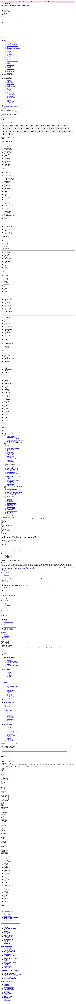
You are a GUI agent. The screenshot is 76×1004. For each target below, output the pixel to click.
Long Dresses (8, 181)
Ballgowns (9, 500)
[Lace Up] (4, 798)
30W (34, 131)
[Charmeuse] (3, 815)
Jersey (6, 279)
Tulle (6, 291)
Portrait (6, 328)
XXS (48, 131)
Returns (5, 620)
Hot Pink (7, 404)
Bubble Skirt (8, 203)
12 (49, 126)
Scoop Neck (8, 330)
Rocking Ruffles (11, 508)
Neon (6, 243)
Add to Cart (3, 562)
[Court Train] (4, 825)
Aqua (6, 388)
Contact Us (6, 619)
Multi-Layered (8, 211)
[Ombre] (2, 805)
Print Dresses (8, 185)
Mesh (6, 282)
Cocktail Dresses (9, 151)
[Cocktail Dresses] (6, 779)
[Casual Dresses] (6, 778)
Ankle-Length (8, 298)
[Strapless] (4, 851)
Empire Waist (8, 344)
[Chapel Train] (4, 824)
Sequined (7, 287)
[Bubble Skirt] (5, 789)
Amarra (9, 446)
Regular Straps (8, 369)
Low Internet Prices (8, 622)
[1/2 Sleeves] (5, 841)
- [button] (4, 434)
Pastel (6, 246)
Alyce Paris (9, 445)
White (6, 424)
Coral (6, 413)
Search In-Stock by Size (8, 122)
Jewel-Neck (8, 322)
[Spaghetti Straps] (4, 850)
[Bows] (4, 811)
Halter (6, 319)
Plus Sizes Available (9, 215)
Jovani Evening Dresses (12, 473)
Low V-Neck (8, 323)
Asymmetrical (8, 299)
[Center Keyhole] (5, 791)
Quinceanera (8, 163)
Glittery (7, 240)
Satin (6, 285)
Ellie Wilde (9, 450)
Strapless (7, 333)
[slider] (68, 752)
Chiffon (7, 276)
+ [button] (4, 488)
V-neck (6, 336)
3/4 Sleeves (7, 355)
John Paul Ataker (11, 472)
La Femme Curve (11, 456)
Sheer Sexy (7, 188)
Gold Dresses (10, 509)
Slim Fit (7, 347)
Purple (6, 396)
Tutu (6, 195)
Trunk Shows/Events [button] (9, 702)
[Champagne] (5, 556)
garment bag (10, 515)
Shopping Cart (7, 11)
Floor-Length (8, 303)
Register (5, 13)
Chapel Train (8, 301)
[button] (5, 40)
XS (55, 131)
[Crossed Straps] (4, 796)
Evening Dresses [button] (8, 724)
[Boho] (5, 783)
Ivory (6, 414)
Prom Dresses (8, 161)
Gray (6, 421)
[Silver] (10, 556)
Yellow (6, 380)
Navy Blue (7, 395)
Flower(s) (7, 261)
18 (66, 126)
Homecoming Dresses (12, 504)
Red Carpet (7, 164)
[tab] (39, 437)
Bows (6, 255)
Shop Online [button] (7, 669)
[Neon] (2, 804)
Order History (7, 636)
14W (46, 128)
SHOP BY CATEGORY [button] (7, 981)
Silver (6, 423)
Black (6, 420)
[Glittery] (2, 802)
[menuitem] (39, 10)
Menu (2, 37)
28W (27, 131)
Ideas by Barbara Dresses (13, 469)
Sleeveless (7, 361)
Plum (6, 408)
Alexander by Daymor (12, 467)
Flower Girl (8, 155)
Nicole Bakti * (10, 481)
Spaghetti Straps (9, 370)
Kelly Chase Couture (12, 482)
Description (6, 575)
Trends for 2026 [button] (8, 710)
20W (67, 128)
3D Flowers (9, 499)
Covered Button (9, 225)
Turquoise (7, 389)
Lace (6, 264)
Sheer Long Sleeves (9, 358)
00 (12, 126)
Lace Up (7, 228)
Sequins (7, 268)
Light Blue (7, 390)
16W (53, 128)
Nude (6, 415)
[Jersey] (3, 819)
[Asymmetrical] (4, 823)
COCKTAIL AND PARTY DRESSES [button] (10, 970)
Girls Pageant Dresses (10, 157)
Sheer (6, 230)
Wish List (6, 637)
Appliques (7, 252)
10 (43, 126)
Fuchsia (7, 405)
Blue (6, 393)
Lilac (6, 398)
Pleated (6, 214)
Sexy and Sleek (8, 187)
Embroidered (8, 258)
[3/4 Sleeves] (5, 842)
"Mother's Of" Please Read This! (15, 440)
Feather (7, 260)
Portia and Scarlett (11, 458)
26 (23, 128)
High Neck (7, 320)
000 (6, 126)
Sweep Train (8, 308)
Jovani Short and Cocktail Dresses (15, 491)
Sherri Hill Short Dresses (13, 495)
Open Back (7, 212)
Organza (7, 284)
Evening (7, 154)
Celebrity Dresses (9, 205)
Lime (6, 386)
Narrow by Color (7, 377)
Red (6, 410)
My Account (6, 10)
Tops (6, 194)
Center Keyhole (8, 206)
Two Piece (7, 197)
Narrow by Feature (7, 141)
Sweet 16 (7, 165)
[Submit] (17, 17)
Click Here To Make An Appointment (26, 568)
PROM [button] (5, 682)
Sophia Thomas (10, 461)
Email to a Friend (5, 572)
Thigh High (9, 513)
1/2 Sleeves (7, 354)
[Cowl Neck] (4, 828)
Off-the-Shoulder (9, 325)
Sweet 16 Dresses (11, 507)
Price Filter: (5, 116)
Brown (6, 418)
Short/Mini (7, 306)
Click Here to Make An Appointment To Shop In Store (38, 2)
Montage (9, 477)
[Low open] (4, 799)
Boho (6, 173)
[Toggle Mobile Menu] (1, 649)
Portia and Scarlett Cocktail (13, 493)
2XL (12, 134)
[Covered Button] (4, 795)
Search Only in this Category (9, 114)
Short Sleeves (8, 360)
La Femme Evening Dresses (13, 476)
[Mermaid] (4, 837)
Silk (6, 288)
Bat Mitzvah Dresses (12, 501)
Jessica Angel (10, 452)
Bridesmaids (8, 148)
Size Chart (3, 569)
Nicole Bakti (9, 457)
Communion (8, 152)
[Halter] (4, 829)
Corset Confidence (11, 503)
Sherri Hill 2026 (10, 436)
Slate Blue (7, 392)
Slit (6, 218)
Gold (6, 417)
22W (6, 131)
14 (54, 126)
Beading (7, 254)
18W (60, 128)
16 (60, 126)
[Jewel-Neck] (4, 832)
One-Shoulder (8, 326)
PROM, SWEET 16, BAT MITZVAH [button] (10, 923)
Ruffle (6, 265)
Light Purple (8, 399)
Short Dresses (8, 190)
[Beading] (4, 809)
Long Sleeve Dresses (12, 511)
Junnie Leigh (10, 474)
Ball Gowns (8, 172)
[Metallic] (2, 803)
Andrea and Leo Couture (13, 448)
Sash (6, 267)
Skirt (6, 191)
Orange (7, 411)
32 (40, 128)
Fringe (6, 263)
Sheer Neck (8, 332)
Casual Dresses (8, 149)
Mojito (6, 382)
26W (20, 131)
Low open (7, 229)
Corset (6, 208)
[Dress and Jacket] (5, 784)
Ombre (6, 244)
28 (28, 128)
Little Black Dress (9, 178)
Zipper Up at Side (9, 233)
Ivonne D (9, 471)
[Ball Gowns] (5, 782)
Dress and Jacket (9, 175)
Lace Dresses (8, 176)
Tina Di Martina (10, 485)
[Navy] (7, 556)
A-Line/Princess (9, 343)
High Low (7, 209)
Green (6, 385)
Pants (6, 184)
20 (5, 128)
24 (17, 128)
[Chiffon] (3, 816)
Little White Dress (9, 179)
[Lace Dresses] (5, 786)
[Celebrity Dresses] (5, 790)
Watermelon (8, 407)
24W (13, 131)
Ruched (7, 217)
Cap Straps (7, 368)
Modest (7, 182)
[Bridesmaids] (6, 777)
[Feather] (3, 817)
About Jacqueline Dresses (10, 627)
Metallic (7, 241)
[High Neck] (4, 830)
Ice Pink (7, 401)
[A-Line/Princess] (4, 834)
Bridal (6, 146)
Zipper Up (7, 232)
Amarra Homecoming (12, 489)
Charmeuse (7, 275)
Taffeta (6, 290)
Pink (6, 402)
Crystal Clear (10, 505)
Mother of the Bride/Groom (11, 160)
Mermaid (7, 346)
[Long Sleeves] (5, 843)
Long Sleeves (8, 357)
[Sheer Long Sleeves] (5, 845)
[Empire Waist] (4, 836)
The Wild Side (10, 512)
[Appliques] (4, 808)
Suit (6, 193)
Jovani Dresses (10, 453)
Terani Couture (10, 484)
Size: (2, 547)
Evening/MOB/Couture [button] (6, 946)
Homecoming (8, 158)
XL (5, 134)
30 (34, 128)
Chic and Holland (11, 449)
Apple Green (8, 383)
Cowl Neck (7, 317)
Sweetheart (7, 335)
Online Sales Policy (5, 571)
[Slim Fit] (4, 838)
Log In (5, 14)
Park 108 (9, 478)
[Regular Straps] (4, 849)
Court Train (7, 302)
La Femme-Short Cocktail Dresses (15, 492)
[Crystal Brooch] (4, 812)
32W (41, 131)
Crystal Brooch (8, 257)
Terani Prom (10, 462)
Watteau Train (8, 311)
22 (11, 128)
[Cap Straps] (4, 848)
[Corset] (5, 792)
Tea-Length (7, 309)
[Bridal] (6, 775)
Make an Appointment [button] (9, 657)
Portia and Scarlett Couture (13, 480)
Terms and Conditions (9, 629)
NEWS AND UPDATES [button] (7, 912)
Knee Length (8, 305)
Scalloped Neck (8, 329)
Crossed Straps (8, 226)
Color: (2, 553)
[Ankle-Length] (4, 821)
